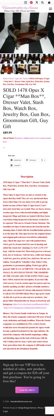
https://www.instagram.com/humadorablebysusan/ (25, 307)
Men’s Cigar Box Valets (18, 78)
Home (5, 78)
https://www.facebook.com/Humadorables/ (31, 304)
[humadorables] (20, 9)
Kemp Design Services (27, 407)
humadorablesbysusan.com (21, 401)
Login (5, 411)
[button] (42, 2)
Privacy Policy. (44, 407)
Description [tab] (27, 176)
